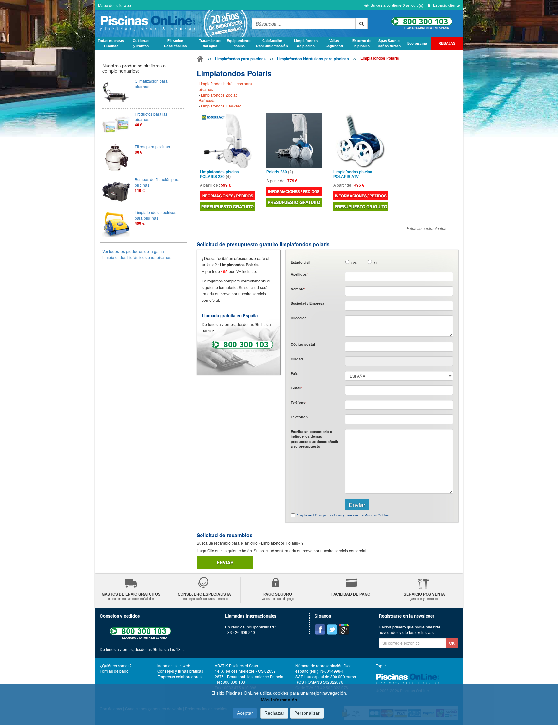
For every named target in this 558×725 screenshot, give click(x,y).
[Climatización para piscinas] (116, 92)
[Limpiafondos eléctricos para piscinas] (116, 223)
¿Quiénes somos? (116, 665)
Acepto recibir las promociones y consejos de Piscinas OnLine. (343, 515)
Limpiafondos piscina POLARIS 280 (219, 174)
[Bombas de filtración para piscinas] (116, 190)
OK (452, 643)
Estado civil (300, 262)
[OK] (361, 23)
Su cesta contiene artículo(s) (396, 5)
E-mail (296, 387)
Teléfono (298, 402)
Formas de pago (114, 671)
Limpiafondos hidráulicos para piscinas (313, 59)
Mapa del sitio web (114, 5)
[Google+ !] (343, 629)
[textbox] (399, 347)
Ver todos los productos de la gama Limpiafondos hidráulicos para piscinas (136, 254)
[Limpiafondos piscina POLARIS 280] (227, 140)
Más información (279, 699)
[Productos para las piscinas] (116, 125)
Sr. (376, 262)
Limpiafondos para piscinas (240, 59)
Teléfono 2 (299, 416)
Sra (354, 262)
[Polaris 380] (294, 140)
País (294, 373)
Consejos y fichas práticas (180, 671)
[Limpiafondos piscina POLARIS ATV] (360, 140)
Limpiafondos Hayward (221, 105)
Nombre (298, 288)
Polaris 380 (279, 172)
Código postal (303, 344)
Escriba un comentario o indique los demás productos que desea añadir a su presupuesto (314, 439)
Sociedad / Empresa (307, 303)
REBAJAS (447, 43)
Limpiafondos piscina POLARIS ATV (352, 174)
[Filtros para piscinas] (116, 157)
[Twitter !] (331, 629)
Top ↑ (381, 665)
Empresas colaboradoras (179, 676)
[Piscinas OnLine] (200, 60)
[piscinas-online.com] (171, 23)
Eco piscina (417, 43)
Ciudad (297, 358)
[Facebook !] (320, 629)
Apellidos (299, 274)
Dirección (299, 317)
